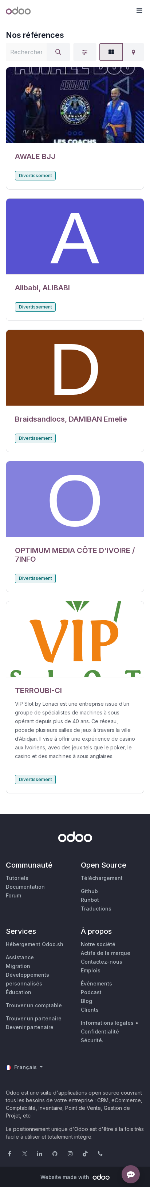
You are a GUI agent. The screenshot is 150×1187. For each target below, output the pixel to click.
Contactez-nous (101, 962)
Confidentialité (100, 1031)
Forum (13, 895)
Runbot (90, 900)
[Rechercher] (58, 52)
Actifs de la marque (105, 953)
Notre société (98, 944)
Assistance (20, 957)
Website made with (65, 1177)
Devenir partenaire (30, 1027)
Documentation (25, 887)
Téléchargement (102, 878)
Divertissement (35, 175)
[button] (139, 11)
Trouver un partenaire (34, 1018)
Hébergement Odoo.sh (34, 944)
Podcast (91, 992)
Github (89, 891)
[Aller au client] (75, 105)
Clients (90, 1010)
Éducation (18, 992)
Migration (18, 966)
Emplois (90, 970)
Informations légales (107, 1023)
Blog (86, 1001)
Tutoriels (17, 878)
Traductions (96, 908)
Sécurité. (92, 1040)
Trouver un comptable (34, 1005)
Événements (96, 983)
